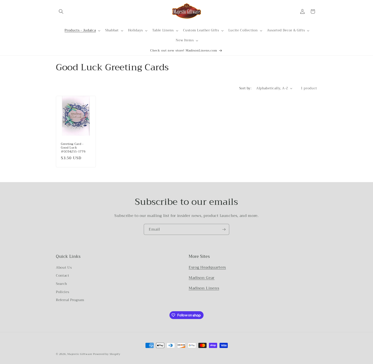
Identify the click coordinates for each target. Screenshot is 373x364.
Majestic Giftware (79, 354)
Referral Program (70, 300)
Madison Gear (202, 277)
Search (61, 284)
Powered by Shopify (106, 354)
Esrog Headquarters (207, 267)
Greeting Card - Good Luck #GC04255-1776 (73, 147)
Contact (62, 275)
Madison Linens (204, 288)
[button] (61, 11)
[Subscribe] (224, 229)
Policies (62, 292)
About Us (64, 267)
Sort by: (245, 88)
